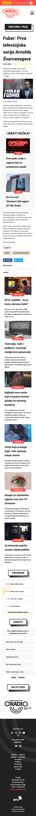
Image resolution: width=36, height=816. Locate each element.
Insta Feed (18, 687)
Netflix (7, 253)
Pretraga (18, 764)
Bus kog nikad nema (13, 664)
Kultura (18, 442)
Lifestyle (18, 295)
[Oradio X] (18, 736)
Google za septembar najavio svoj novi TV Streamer (17, 499)
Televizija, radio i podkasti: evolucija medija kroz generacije (18, 348)
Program (18, 572)
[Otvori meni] (32, 13)
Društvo (18, 339)
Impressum (18, 767)
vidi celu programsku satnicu (18, 612)
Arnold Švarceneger (21, 253)
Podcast (18, 762)
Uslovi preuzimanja (18, 809)
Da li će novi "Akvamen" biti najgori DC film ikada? (17, 201)
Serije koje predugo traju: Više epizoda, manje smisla (16, 451)
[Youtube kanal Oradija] (23, 733)
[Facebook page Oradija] (19, 733)
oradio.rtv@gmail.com (18, 789)
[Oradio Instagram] (16, 733)
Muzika (13, 757)
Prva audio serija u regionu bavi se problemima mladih (16, 162)
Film (18, 153)
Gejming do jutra (12, 657)
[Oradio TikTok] (12, 733)
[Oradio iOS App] (20, 746)
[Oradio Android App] (16, 746)
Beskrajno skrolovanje (14, 642)
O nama (18, 769)
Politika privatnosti (18, 811)
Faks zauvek (10, 649)
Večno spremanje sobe (14, 672)
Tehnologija (18, 490)
